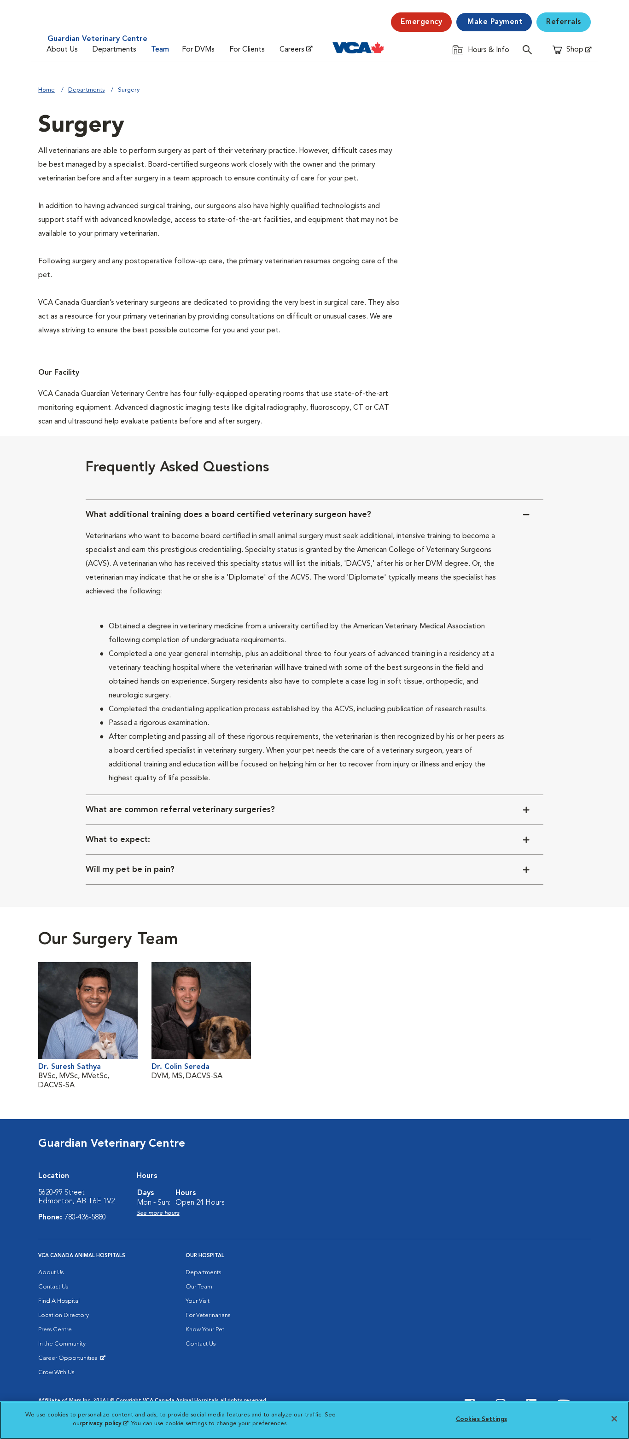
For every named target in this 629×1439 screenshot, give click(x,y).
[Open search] (529, 49)
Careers (292, 49)
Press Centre (55, 1330)
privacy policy (105, 1424)
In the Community (62, 1344)
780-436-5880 (85, 1217)
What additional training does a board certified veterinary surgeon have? (228, 515)
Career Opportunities (69, 1360)
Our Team (199, 1287)
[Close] (614, 1419)
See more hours (158, 1213)
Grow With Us (56, 1372)
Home (46, 90)
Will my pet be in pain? (130, 869)
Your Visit (198, 1301)
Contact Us (53, 1287)
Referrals (563, 22)
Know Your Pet (205, 1330)
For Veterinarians (208, 1315)
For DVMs (198, 49)
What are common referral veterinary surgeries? (180, 810)
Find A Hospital (59, 1301)
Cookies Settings (481, 1419)
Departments (114, 49)
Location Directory (63, 1315)
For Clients (247, 49)
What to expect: (118, 840)
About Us (62, 49)
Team (160, 49)
